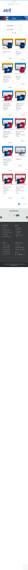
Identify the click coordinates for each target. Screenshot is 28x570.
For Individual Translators (18, 228)
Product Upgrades (6, 230)
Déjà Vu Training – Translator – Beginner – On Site (20, 133)
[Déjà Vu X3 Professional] (20, 43)
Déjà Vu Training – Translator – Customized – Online (7, 189)
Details (11, 58)
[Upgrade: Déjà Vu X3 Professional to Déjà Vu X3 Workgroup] (7, 123)
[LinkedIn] (21, 254)
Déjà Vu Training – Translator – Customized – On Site (20, 189)
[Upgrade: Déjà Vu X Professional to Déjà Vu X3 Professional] (20, 96)
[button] (1, 217)
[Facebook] (15, 254)
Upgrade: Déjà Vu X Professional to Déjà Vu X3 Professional (20, 106)
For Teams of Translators (18, 232)
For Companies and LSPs (20, 235)
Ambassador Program (20, 247)
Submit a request (6, 247)
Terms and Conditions (14, 265)
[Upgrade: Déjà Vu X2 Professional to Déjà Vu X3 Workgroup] (7, 151)
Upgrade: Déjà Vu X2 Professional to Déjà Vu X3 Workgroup (7, 161)
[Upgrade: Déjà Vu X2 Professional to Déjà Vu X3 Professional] (7, 68)
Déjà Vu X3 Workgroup (18, 77)
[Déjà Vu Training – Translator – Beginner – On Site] (20, 123)
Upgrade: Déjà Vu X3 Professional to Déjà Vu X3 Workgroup (7, 134)
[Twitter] (17, 254)
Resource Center (6, 245)
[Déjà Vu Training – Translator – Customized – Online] (7, 179)
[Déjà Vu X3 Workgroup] (20, 68)
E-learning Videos (6, 249)
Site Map (19, 264)
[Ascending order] (21, 25)
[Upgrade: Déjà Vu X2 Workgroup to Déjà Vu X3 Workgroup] (7, 96)
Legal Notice (23, 264)
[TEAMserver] (20, 151)
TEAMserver (18, 159)
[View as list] (15, 33)
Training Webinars (6, 251)
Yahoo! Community (6, 254)
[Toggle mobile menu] (25, 7)
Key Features (5, 234)
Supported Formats (7, 236)
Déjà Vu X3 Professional (18, 52)
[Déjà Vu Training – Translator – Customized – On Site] (20, 179)
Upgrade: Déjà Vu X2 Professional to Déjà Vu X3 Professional (7, 78)
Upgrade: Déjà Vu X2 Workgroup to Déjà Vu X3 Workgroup (7, 106)
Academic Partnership (20, 249)
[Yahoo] (23, 254)
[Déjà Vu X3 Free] (7, 43)
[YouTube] (19, 254)
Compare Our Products (7, 232)
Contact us (18, 245)
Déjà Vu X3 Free (6, 51)
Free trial (4, 227)
